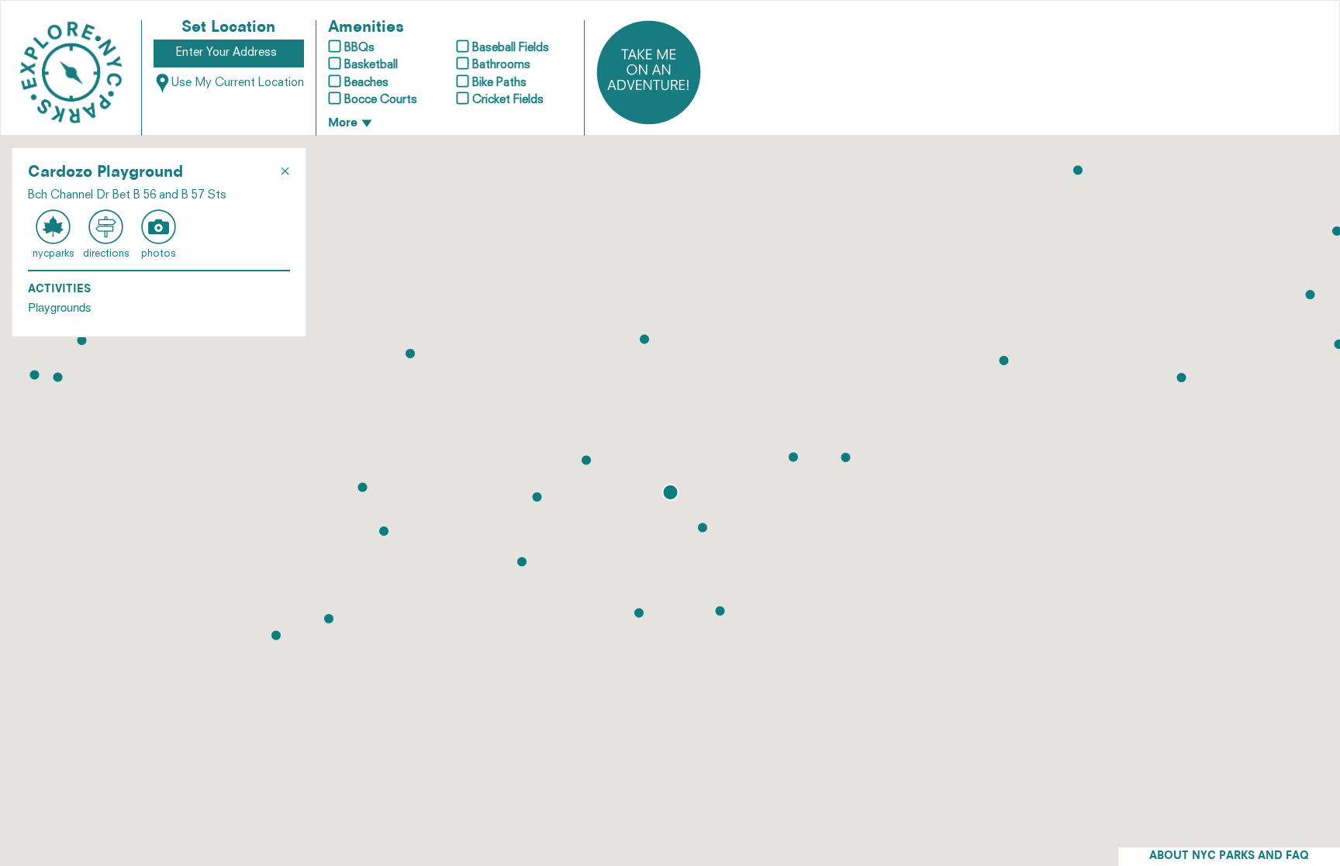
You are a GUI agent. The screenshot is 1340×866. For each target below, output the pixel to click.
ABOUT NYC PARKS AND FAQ (1229, 856)
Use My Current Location (237, 83)
